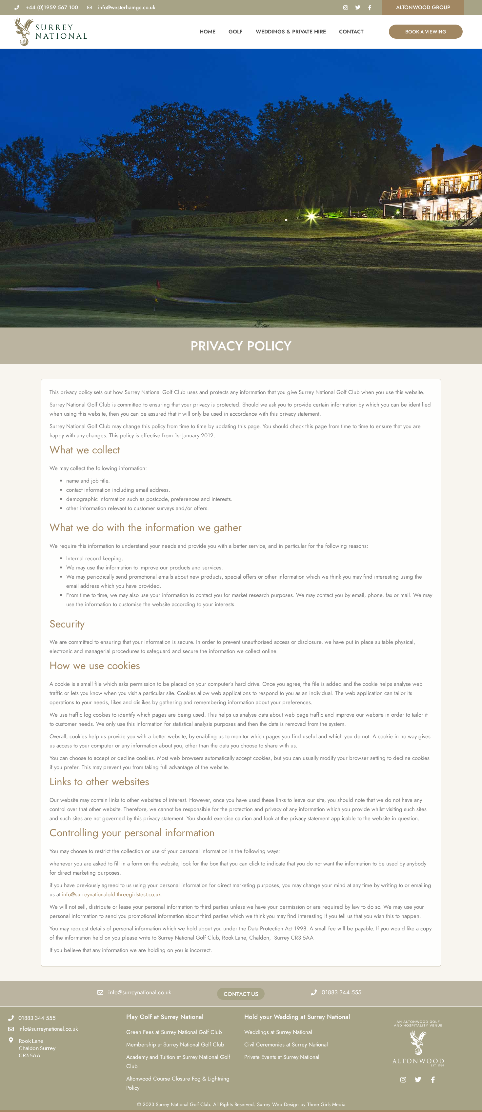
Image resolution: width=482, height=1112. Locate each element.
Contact (351, 31)
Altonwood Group (423, 7)
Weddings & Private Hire (291, 31)
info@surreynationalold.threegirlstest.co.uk (111, 894)
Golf (236, 31)
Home (207, 31)
